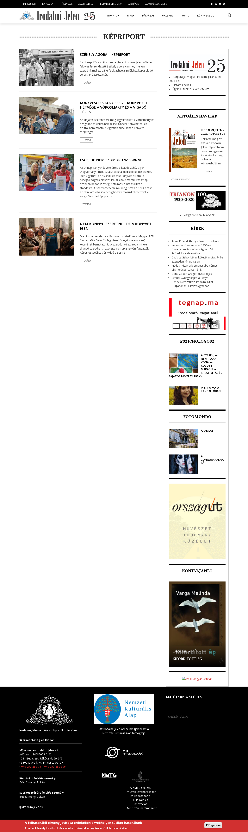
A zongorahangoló (212, 459)
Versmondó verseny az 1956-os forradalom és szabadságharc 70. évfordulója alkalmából (193, 249)
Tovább (86, 82)
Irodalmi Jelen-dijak (111, 3)
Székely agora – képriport (105, 54)
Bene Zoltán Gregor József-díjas (192, 274)
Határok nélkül (182, 85)
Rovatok (113, 15)
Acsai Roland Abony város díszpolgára (195, 241)
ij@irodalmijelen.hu (31, 807)
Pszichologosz (197, 341)
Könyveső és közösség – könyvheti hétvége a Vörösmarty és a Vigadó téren (113, 107)
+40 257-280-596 (55, 766)
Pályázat (148, 15)
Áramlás (207, 430)
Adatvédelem (86, 3)
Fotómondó (197, 416)
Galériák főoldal (178, 716)
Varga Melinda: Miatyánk (199, 215)
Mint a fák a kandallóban (211, 389)
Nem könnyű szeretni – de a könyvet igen (116, 226)
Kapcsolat (48, 3)
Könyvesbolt (206, 15)
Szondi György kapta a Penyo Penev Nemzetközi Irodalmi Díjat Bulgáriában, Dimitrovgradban (192, 282)
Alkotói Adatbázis (156, 3)
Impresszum (29, 3)
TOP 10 (185, 15)
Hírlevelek (66, 3)
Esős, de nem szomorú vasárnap (111, 159)
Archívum (133, 3)
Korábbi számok (180, 179)
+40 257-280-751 (32, 766)
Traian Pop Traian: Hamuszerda (191, 656)
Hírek (130, 15)
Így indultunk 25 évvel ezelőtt (191, 89)
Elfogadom (213, 825)
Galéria (167, 15)
